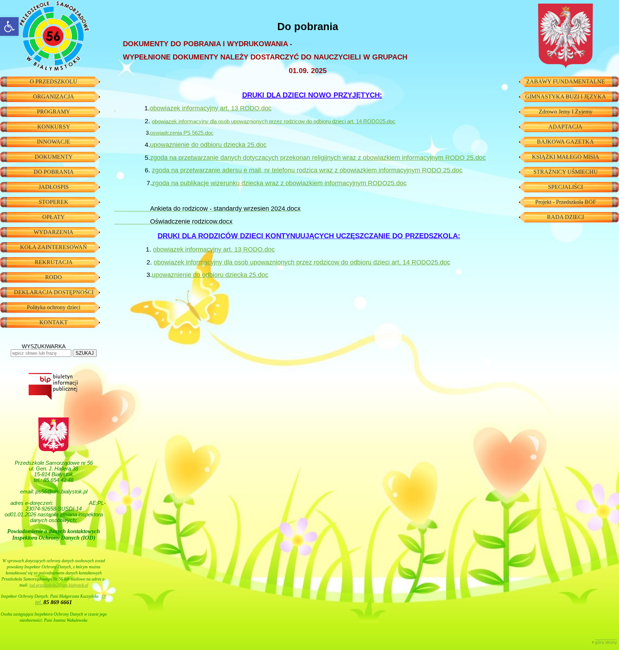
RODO (53, 277)
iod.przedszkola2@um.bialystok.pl (58, 585)
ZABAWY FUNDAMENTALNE (565, 81)
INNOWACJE (53, 142)
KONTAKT (53, 322)
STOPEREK (53, 202)
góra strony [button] (606, 642)
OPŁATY (53, 217)
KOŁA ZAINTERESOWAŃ (53, 247)
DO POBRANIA (54, 172)
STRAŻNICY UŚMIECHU (565, 172)
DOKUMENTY (54, 157)
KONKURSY (53, 127)
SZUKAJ (85, 353)
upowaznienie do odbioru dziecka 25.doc (208, 144)
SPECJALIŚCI (565, 187)
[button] (9, 26)
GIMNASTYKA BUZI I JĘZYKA (565, 97)
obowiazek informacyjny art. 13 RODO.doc (211, 108)
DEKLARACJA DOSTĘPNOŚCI (53, 292)
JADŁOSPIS (54, 187)
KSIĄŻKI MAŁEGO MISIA (565, 157)
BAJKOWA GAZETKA (565, 142)
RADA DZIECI (565, 217)
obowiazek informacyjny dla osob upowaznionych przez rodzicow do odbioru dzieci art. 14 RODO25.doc (273, 121)
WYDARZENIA (53, 232)
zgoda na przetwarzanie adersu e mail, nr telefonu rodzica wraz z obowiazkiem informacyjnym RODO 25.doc (307, 170)
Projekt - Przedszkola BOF (565, 202)
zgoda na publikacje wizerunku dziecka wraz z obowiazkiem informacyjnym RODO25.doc (279, 183)
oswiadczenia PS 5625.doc (181, 133)
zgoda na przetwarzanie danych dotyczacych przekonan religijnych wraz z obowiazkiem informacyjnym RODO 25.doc (318, 157)
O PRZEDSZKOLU (53, 81)
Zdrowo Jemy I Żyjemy (565, 112)
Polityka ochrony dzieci (53, 307)
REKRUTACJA (54, 262)
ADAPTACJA (565, 127)
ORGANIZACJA (53, 97)
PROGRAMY (53, 112)
